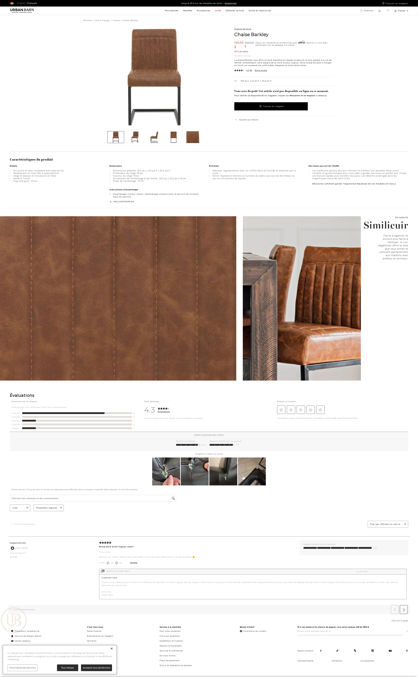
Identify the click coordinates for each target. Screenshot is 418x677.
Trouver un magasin (397, 3)
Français (128, 201)
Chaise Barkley (251, 34)
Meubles (187, 10)
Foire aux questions (170, 636)
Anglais (118, 201)
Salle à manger (102, 20)
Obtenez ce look (235, 10)
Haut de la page (400, 621)
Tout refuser (67, 667)
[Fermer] (111, 648)
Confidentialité (305, 661)
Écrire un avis (261, 70)
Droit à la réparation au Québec (176, 665)
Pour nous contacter (170, 631)
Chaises (117, 20)
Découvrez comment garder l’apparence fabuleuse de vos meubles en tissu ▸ (354, 184)
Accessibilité (367, 661)
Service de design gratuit (28, 636)
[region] (60, 659)
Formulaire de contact (254, 631)
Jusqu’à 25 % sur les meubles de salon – (209, 3)
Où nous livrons (168, 655)
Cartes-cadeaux (23, 641)
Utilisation (337, 661)
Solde (218, 10)
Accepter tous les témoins (96, 667)
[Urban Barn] (14, 620)
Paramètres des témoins (22, 667)
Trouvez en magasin (273, 106)
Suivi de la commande (171, 651)
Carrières (91, 641)
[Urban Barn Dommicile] (22, 10)
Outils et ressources (260, 10)
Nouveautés (171, 10)
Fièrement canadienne (27, 631)
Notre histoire (94, 631)
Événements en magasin (100, 636)
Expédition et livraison (171, 641)
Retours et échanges (171, 646)
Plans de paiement (170, 660)
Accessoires (203, 10)
